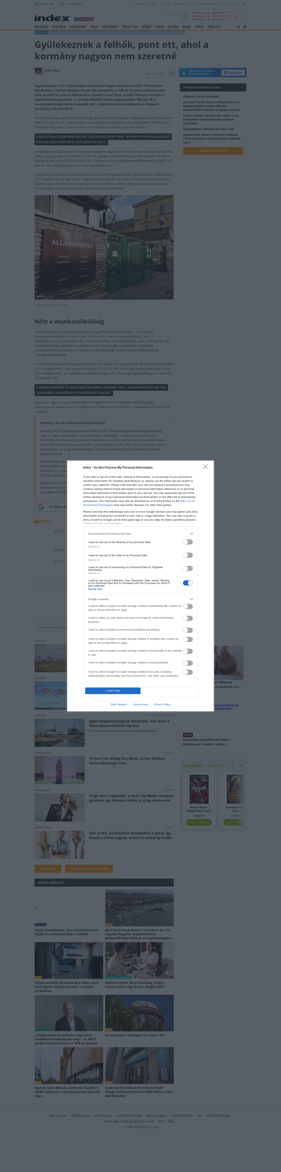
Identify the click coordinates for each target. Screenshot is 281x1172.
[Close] (206, 467)
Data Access (140, 704)
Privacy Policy (162, 704)
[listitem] (140, 534)
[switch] (188, 542)
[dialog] (140, 586)
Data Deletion (119, 704)
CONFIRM (113, 690)
